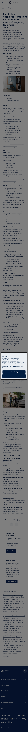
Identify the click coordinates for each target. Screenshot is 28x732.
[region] (14, 366)
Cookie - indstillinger (14, 372)
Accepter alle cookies (14, 376)
